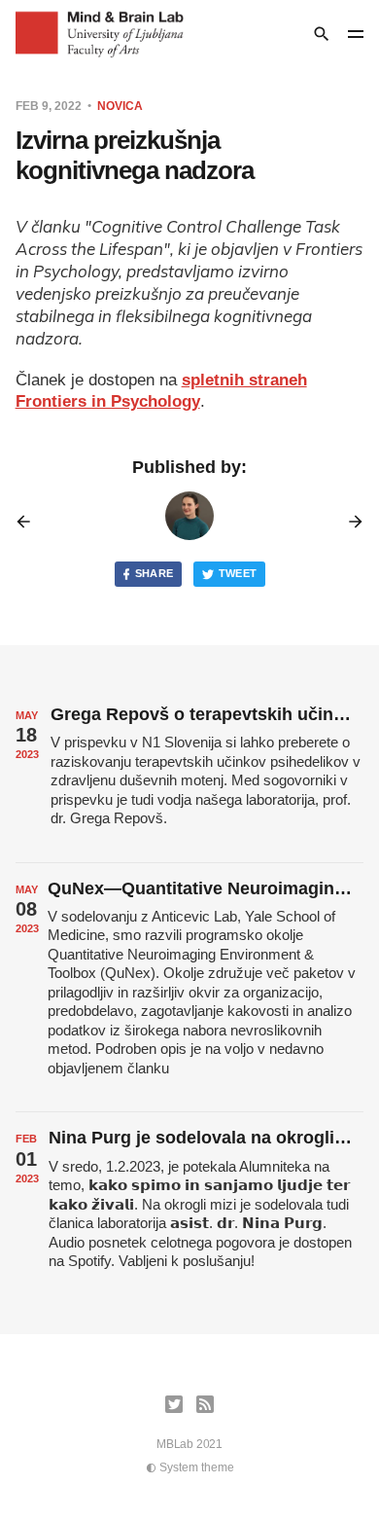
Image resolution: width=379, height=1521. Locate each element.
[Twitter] (174, 1404)
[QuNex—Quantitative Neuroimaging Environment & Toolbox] (190, 987)
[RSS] (205, 1404)
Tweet (238, 573)
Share (154, 573)
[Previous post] (30, 521)
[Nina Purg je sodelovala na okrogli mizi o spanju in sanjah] (190, 1208)
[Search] (321, 34)
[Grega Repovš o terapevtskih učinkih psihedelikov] (190, 775)
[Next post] (348, 521)
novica (120, 106)
